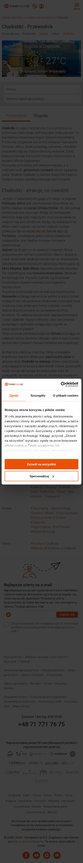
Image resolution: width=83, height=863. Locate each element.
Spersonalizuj (39, 476)
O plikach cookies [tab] (65, 395)
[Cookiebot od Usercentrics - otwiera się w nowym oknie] (60, 384)
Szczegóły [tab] (38, 395)
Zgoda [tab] (13, 395)
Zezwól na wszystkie (41, 464)
